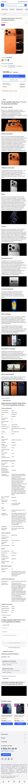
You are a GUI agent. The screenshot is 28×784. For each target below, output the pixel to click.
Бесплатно (22, 84)
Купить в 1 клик (14, 79)
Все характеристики (5, 398)
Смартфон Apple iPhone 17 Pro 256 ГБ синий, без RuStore (19, 716)
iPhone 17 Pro (14, 412)
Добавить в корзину (14, 76)
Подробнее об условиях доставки (8, 676)
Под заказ (7, 723)
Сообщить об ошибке (5, 615)
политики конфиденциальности (14, 647)
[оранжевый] (2, 60)
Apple (12, 410)
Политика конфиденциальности (8, 777)
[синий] (8, 60)
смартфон (13, 416)
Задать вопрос (6, 754)
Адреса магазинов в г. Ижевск (7, 750)
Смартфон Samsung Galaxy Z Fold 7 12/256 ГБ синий (6, 716)
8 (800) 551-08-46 (23, 1)
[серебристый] (5, 60)
